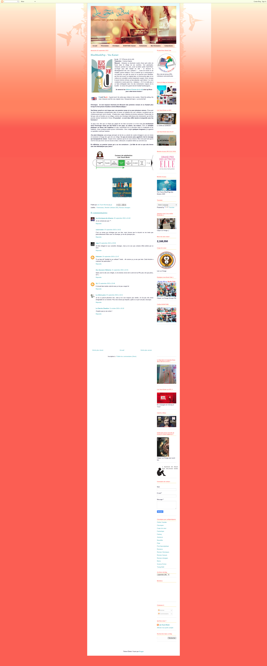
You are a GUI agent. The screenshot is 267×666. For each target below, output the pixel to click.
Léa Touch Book (164, 625)
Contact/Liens (168, 46)
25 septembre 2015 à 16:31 (114, 295)
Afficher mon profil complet (165, 627)
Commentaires (164, 614)
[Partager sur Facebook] (123, 205)
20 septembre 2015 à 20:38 (107, 243)
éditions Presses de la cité (134, 89)
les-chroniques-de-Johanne (104, 218)
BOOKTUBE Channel (129, 46)
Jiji (97, 283)
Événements (143, 46)
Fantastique (160, 531)
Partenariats (100, 207)
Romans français (162, 555)
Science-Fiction (161, 564)
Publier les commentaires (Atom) (126, 356)
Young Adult (160, 567)
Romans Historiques (163, 552)
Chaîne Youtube (162, 522)
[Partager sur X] (121, 205)
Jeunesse (160, 537)
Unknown (99, 256)
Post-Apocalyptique (163, 546)
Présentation (105, 46)
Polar (158, 543)
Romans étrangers (124, 207)
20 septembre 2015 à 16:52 (112, 229)
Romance (160, 549)
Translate (171, 207)
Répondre (98, 223)
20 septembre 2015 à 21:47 (110, 256)
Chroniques (115, 46)
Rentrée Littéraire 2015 (111, 207)
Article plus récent (97, 350)
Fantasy (159, 534)
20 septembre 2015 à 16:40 (122, 218)
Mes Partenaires (156, 46)
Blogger (141, 651)
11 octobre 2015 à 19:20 (117, 308)
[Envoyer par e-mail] (117, 205)
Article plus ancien (146, 350)
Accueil (95, 46)
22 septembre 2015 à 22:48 (106, 283)
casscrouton (100, 229)
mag (97, 243)
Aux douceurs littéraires (103, 270)
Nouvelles (160, 540)
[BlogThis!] (119, 205)
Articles (161, 610)
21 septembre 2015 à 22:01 (120, 270)
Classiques (160, 525)
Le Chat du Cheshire (102, 308)
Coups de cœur (161, 528)
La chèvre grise (101, 295)
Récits (159, 561)
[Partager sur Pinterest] (125, 205)
